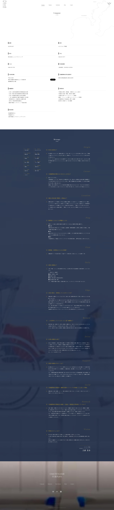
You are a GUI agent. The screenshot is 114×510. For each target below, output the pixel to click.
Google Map (53, 79)
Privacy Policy (57, 503)
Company (43, 4)
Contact (71, 4)
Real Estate (58, 4)
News (65, 4)
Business (50, 4)
